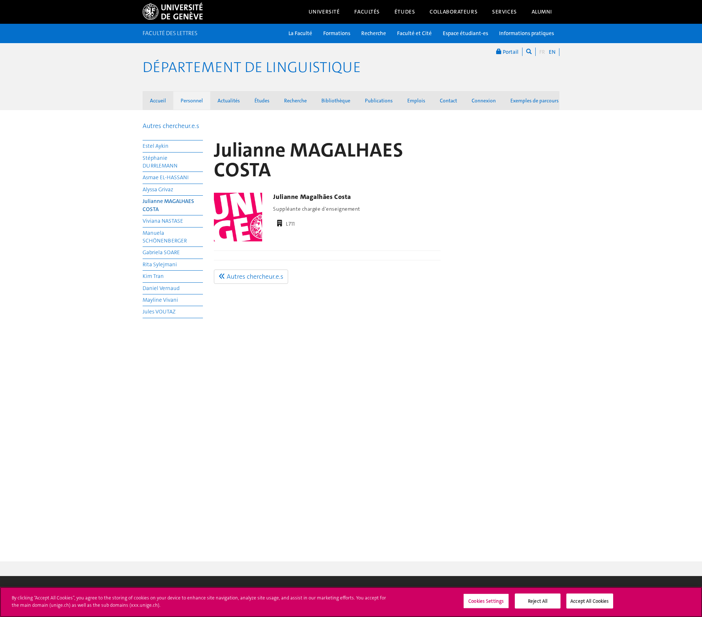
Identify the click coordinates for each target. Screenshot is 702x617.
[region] (351, 602)
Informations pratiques (526, 33)
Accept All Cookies (589, 601)
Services (504, 11)
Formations (336, 33)
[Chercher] (528, 52)
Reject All (537, 601)
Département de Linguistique (252, 67)
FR (542, 52)
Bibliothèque (335, 100)
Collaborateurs (454, 11)
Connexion (484, 100)
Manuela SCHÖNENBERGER (165, 236)
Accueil (158, 100)
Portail (510, 52)
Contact (448, 100)
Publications (379, 100)
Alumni (542, 11)
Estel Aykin (156, 146)
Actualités (229, 100)
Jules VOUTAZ (159, 311)
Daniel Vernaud (161, 288)
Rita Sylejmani (160, 264)
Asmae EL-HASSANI (166, 177)
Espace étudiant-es (465, 33)
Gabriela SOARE (161, 252)
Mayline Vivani (160, 300)
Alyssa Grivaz (158, 189)
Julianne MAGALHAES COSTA (168, 204)
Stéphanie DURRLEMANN (160, 161)
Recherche (373, 33)
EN (552, 52)
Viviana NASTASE (163, 221)
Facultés (367, 11)
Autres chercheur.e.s (171, 125)
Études (405, 11)
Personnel (192, 100)
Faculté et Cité (414, 33)
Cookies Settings (486, 601)
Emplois (416, 100)
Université (324, 11)
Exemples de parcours (534, 100)
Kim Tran (153, 276)
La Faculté (300, 33)
